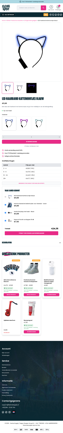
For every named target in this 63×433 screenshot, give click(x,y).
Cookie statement (7, 390)
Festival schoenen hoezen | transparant (30, 280)
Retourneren (5, 373)
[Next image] (57, 52)
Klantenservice (6, 365)
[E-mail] (51, 15)
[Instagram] (58, 15)
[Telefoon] (53, 15)
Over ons (4, 385)
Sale (45, 14)
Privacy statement (7, 395)
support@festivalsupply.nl (10, 405)
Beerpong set (28, 320)
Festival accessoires (17, 20)
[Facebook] (56, 15)
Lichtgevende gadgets (30, 20)
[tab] (31, 242)
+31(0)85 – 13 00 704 (8, 407)
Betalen (4, 367)
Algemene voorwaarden (9, 387)
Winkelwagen (6, 355)
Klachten (4, 375)
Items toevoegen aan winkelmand (31, 233)
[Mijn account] (51, 7)
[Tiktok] (61, 15)
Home (3, 20)
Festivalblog (5, 393)
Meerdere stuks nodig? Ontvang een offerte (31, 183)
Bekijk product (11, 294)
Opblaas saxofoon (9, 320)
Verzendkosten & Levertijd (9, 370)
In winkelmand (31, 142)
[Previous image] (5, 52)
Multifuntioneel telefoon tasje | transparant (49, 281)
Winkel (8, 20)
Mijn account (5, 353)
